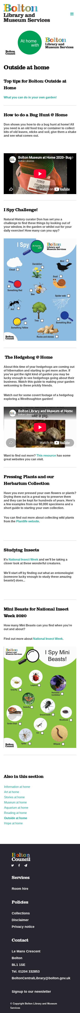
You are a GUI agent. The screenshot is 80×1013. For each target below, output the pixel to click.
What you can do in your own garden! (30, 97)
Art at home (11, 792)
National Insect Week (23, 559)
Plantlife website (27, 521)
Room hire (20, 889)
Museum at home (15, 802)
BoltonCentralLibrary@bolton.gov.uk (41, 978)
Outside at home (15, 818)
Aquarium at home (16, 807)
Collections (21, 913)
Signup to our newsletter (31, 991)
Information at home (17, 786)
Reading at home (15, 812)
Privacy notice (23, 927)
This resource (46, 455)
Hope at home (13, 823)
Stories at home (14, 797)
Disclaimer (20, 920)
